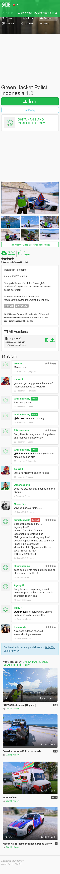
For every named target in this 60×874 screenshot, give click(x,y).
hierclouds (20, 627)
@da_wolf (19, 418)
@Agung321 (21, 611)
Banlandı (35, 520)
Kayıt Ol (14, 650)
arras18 (18, 363)
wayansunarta (22, 484)
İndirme (11, 255)
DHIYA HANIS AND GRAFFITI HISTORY (31, 121)
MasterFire (20, 504)
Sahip (34, 399)
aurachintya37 (22, 520)
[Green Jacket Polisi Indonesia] (30, 197)
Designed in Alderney (12, 860)
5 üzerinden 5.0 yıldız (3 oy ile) (14, 262)
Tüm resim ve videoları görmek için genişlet (30, 244)
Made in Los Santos (11, 864)
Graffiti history (22, 398)
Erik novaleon (22, 430)
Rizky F (18, 607)
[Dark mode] (50, 12)
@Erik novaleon (23, 453)
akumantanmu (22, 566)
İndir (32, 101)
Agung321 (20, 585)
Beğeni (27, 255)
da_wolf (18, 379)
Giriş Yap (50, 647)
